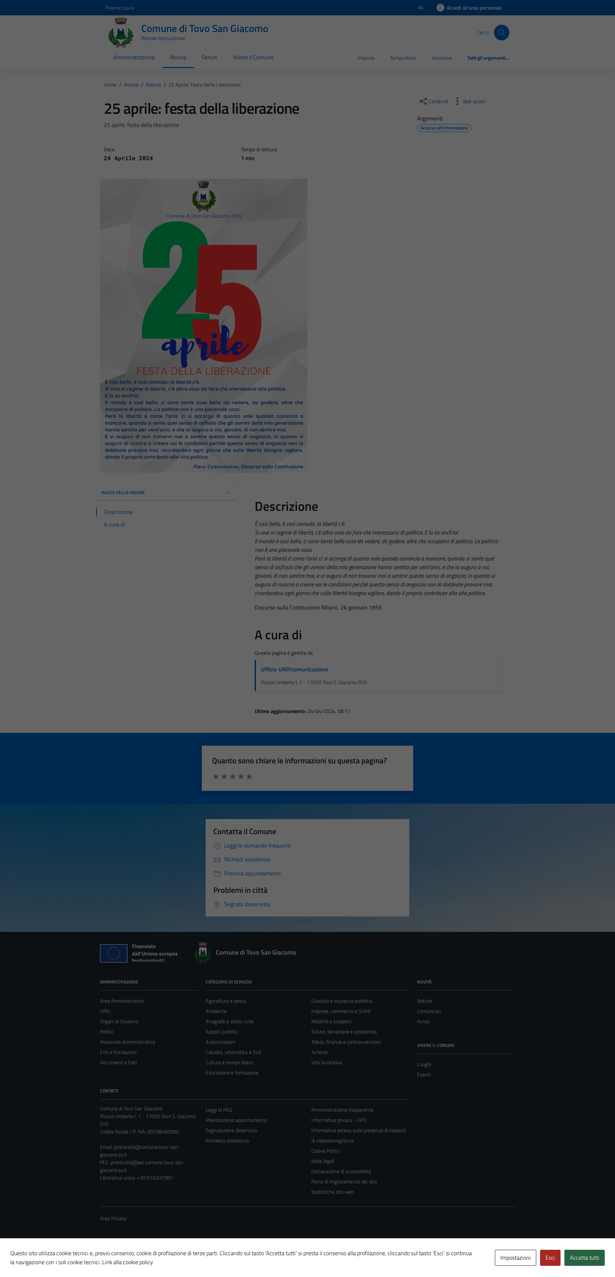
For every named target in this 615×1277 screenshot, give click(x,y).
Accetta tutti (584, 1257)
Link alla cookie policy (127, 1262)
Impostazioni (515, 1257)
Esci (550, 1257)
